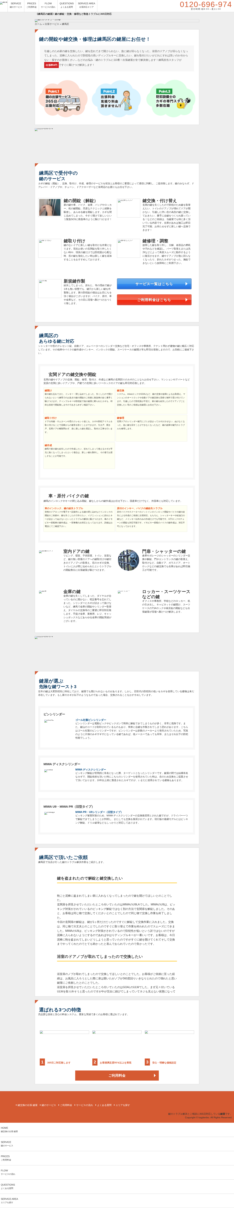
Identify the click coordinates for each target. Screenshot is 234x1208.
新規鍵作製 (74, 281)
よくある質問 (104, 1105)
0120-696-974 (206, 5)
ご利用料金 (117, 1075)
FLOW (48, 5)
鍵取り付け (74, 240)
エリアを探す (123, 1105)
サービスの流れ (84, 1105)
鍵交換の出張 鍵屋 (28, 1105)
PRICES (31, 5)
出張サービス (52, 24)
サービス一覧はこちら (154, 284)
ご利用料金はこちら (154, 300)
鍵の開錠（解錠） (81, 200)
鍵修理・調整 (155, 240)
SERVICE (16, 5)
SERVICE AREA (86, 5)
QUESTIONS (67, 5)
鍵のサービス (49, 1105)
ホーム (38, 24)
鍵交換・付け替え (160, 200)
